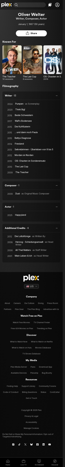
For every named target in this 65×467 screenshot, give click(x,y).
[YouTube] (50, 444)
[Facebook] (37, 444)
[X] (25, 444)
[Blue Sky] (31, 444)
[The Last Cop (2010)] (32, 62)
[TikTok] (19, 444)
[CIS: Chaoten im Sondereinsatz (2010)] (53, 62)
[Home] (6, 5)
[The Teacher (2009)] (12, 62)
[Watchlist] (50, 5)
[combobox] (32, 4)
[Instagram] (13, 444)
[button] (57, 5)
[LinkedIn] (44, 444)
